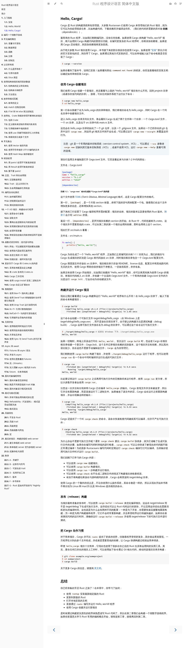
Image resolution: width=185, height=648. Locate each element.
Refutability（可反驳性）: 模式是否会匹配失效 (22, 403)
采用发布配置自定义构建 (18, 267)
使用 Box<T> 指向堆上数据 (19, 293)
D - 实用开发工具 (14, 472)
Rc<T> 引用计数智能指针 (18, 309)
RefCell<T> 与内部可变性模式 (20, 313)
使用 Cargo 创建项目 (73, 84)
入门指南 (6, 17)
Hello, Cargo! (12, 30)
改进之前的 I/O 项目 (16, 255)
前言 (3, 9)
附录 (5, 455)
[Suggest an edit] (180, 3)
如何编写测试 (13, 196)
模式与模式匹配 (10, 393)
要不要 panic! (12, 171)
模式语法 (11, 408)
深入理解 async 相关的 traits (20, 367)
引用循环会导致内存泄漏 (18, 317)
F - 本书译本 (12, 481)
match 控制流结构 (14, 107)
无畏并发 (7, 322)
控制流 (9, 60)
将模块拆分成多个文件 (16, 137)
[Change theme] (55, 3)
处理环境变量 (13, 230)
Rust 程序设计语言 (9, 5)
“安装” (154, 50)
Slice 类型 (10, 77)
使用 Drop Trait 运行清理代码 (20, 304)
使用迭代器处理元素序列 (18, 250)
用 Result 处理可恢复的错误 (19, 166)
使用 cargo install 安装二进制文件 (22, 280)
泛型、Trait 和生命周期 (13, 175)
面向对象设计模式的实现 (18, 388)
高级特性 (7, 413)
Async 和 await (10, 346)
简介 (3, 13)
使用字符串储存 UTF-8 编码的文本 (21, 149)
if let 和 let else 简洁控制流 (19, 111)
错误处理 (6, 158)
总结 (64, 581)
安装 (8, 22)
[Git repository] (175, 3)
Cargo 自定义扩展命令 (17, 284)
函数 (8, 51)
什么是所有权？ (13, 68)
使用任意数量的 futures (17, 359)
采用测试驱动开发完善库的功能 (21, 226)
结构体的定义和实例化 (16, 85)
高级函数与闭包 (14, 430)
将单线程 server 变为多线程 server (23, 447)
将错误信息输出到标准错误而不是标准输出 (23, 236)
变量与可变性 (12, 43)
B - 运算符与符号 (14, 464)
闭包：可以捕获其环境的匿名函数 (22, 246)
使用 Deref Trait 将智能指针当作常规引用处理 (22, 299)
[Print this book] (170, 3)
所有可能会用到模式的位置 (19, 397)
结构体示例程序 (13, 90)
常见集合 (6, 141)
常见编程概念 (8, 39)
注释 (8, 56)
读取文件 (11, 218)
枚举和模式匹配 (9, 98)
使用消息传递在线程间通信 (19, 330)
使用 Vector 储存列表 (16, 145)
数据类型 (10, 47)
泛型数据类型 (13, 179)
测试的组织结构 (14, 205)
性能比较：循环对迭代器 (18, 259)
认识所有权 (7, 64)
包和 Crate (11, 120)
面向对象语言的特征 (16, 380)
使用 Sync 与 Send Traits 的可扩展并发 (22, 340)
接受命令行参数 (14, 213)
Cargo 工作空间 (14, 276)
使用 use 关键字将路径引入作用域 (21, 132)
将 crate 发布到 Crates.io (18, 272)
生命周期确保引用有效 (17, 188)
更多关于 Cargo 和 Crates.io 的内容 (19, 263)
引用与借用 (11, 73)
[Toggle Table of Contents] (48, 3)
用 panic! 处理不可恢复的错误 (20, 162)
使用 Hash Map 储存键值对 (19, 154)
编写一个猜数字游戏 (11, 34)
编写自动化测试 (10, 192)
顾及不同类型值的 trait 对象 (19, 384)
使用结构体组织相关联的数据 (15, 81)
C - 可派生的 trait (14, 468)
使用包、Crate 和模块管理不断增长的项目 (21, 115)
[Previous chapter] (53, 630)
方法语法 (10, 94)
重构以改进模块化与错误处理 (20, 222)
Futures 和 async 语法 (17, 350)
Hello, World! (12, 26)
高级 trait (11, 421)
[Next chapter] (175, 630)
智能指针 (7, 289)
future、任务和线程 (16, 371)
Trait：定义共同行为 (16, 183)
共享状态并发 (13, 334)
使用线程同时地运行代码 (18, 326)
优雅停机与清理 (14, 451)
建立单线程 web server (17, 442)
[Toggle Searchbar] (61, 3)
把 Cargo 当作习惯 (72, 530)
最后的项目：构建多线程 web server (19, 438)
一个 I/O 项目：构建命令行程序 (17, 209)
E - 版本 (10, 476)
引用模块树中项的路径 (16, 128)
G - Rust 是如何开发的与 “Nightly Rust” (22, 487)
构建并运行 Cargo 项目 (75, 290)
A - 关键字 (11, 460)
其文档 (97, 568)
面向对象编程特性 (11, 376)
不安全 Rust (12, 417)
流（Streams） (14, 363)
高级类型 (11, 426)
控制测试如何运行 (15, 200)
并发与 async (13, 354)
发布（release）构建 (74, 496)
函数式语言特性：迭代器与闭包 (17, 242)
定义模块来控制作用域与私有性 (20, 124)
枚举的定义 (11, 103)
